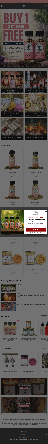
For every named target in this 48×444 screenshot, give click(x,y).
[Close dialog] (46, 211)
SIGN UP (35, 230)
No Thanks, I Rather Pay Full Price (35, 232)
